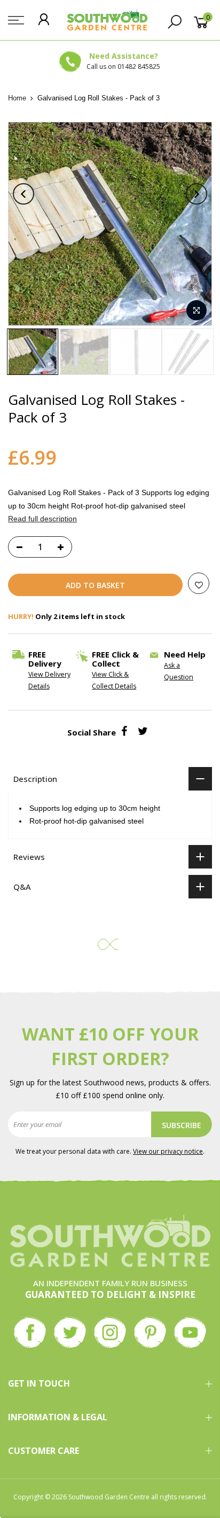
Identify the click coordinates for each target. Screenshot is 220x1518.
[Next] (196, 194)
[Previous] (23, 194)
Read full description (42, 518)
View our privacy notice (168, 1151)
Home (17, 98)
